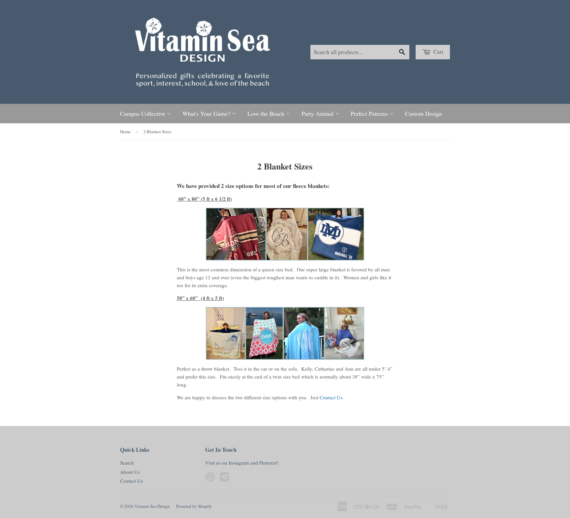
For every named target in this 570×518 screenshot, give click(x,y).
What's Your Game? (207, 113)
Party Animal (318, 113)
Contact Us (331, 397)
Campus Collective (143, 113)
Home (125, 132)
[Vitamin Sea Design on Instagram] (225, 478)
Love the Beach (266, 113)
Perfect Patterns (370, 113)
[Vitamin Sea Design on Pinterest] (210, 478)
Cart (437, 51)
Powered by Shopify (194, 506)
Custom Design (423, 113)
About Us (130, 472)
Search (127, 462)
